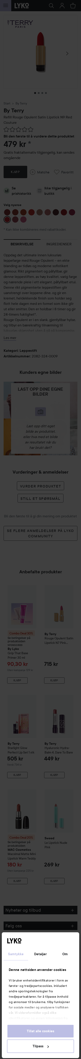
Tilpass (38, 1046)
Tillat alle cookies (40, 1031)
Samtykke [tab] (16, 954)
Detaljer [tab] (40, 954)
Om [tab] (65, 954)
